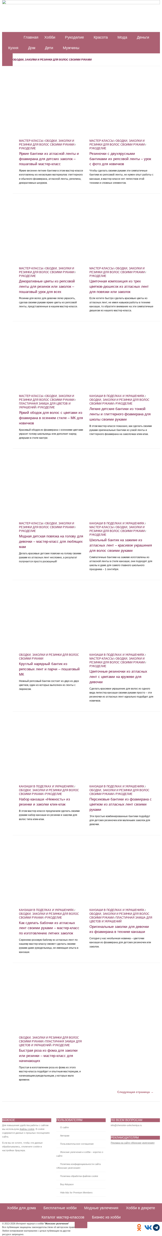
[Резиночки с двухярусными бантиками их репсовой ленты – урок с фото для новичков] (121, 104)
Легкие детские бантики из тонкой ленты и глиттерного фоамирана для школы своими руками (120, 414)
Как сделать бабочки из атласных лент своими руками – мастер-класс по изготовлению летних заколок (49, 928)
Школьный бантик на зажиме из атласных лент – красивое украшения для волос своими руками (120, 545)
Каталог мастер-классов (63, 1217)
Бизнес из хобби (106, 1217)
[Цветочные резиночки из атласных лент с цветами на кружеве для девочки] (121, 618)
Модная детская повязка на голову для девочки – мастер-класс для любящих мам (51, 541)
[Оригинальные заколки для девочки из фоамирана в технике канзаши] (121, 874)
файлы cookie (27, 1129)
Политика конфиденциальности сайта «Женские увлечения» (78, 1166)
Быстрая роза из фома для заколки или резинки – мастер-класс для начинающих (48, 1055)
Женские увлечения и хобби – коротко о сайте (79, 1154)
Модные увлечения (101, 1208)
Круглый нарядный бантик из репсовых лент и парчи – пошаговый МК (49, 669)
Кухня (13, 48)
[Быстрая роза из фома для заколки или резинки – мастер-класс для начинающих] (51, 1001)
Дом (31, 48)
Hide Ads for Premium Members (76, 1192)
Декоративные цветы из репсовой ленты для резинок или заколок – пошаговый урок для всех (47, 286)
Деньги (143, 37)
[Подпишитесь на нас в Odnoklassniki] (139, 1227)
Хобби (49, 37)
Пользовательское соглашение (77, 1144)
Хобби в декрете (140, 1208)
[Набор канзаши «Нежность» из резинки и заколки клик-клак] (51, 750)
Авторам (64, 1135)
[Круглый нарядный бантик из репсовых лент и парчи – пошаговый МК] (51, 618)
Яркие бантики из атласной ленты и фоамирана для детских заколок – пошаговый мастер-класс (49, 159)
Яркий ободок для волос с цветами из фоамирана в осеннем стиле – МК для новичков (51, 418)
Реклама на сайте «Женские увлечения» (133, 1143)
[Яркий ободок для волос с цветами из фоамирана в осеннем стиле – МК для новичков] (51, 360)
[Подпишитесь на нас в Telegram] (156, 1227)
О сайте (64, 1127)
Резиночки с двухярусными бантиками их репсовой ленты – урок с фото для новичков (120, 159)
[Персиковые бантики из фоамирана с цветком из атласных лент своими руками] (121, 750)
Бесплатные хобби (60, 1208)
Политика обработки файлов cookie (79, 1176)
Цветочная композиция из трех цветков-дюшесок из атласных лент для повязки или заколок (119, 286)
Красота (101, 37)
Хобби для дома (21, 1208)
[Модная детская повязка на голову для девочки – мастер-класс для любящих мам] (51, 487)
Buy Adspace (67, 1184)
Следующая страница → (135, 1092)
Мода (122, 37)
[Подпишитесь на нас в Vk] (147, 1227)
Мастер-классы (31, 140)
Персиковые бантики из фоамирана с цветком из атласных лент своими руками (120, 804)
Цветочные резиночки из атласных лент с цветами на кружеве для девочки (118, 676)
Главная (31, 37)
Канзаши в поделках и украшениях (116, 396)
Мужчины (71, 48)
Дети (49, 48)
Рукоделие (74, 37)
